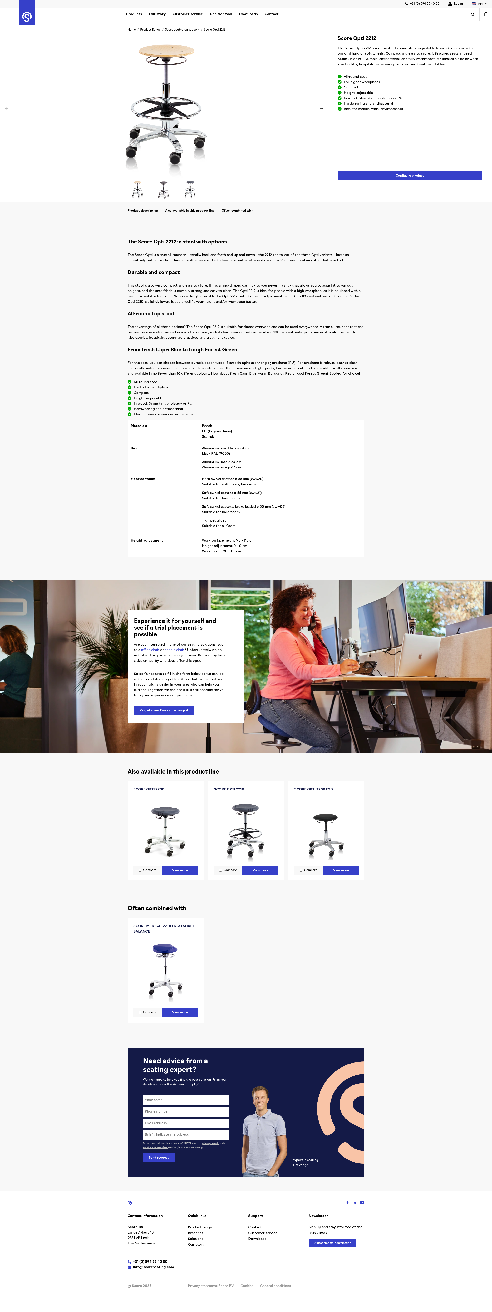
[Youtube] (360, 1203)
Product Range (150, 29)
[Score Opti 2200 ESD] (326, 829)
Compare (149, 870)
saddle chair (174, 650)
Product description (143, 210)
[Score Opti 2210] (246, 829)
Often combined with (237, 210)
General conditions (275, 1286)
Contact (272, 14)
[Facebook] (345, 1203)
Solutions (195, 1239)
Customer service (188, 14)
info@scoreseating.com (153, 1267)
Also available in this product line (189, 210)
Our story (157, 14)
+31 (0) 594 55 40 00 (424, 3)
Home (132, 29)
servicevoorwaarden (155, 1147)
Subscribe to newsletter (332, 1243)
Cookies (246, 1286)
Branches (195, 1233)
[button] (479, 4)
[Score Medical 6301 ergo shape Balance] (165, 972)
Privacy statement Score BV (211, 1286)
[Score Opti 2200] (165, 829)
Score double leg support (182, 29)
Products (134, 14)
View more (180, 870)
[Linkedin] (352, 1203)
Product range (200, 1227)
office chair (150, 650)
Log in (458, 3)
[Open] (472, 14)
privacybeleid (210, 1143)
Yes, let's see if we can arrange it (164, 710)
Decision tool (221, 14)
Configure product (410, 175)
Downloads (248, 14)
